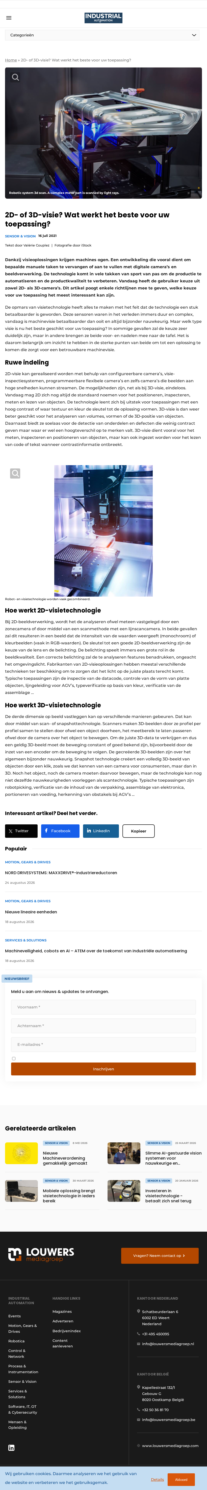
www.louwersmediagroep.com (170, 1445)
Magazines (62, 1311)
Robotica (16, 1341)
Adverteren (63, 1321)
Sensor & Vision (20, 236)
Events (14, 1316)
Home (11, 60)
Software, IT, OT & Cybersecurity (22, 1409)
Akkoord (181, 1480)
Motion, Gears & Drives (22, 1328)
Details (157, 1479)
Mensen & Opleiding (17, 1425)
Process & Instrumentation (23, 1369)
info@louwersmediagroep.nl (168, 1344)
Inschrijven (103, 1069)
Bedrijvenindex (67, 1331)
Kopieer (138, 831)
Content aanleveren (63, 1343)
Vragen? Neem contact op (157, 1255)
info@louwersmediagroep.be (168, 1419)
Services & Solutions (17, 1394)
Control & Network (16, 1353)
